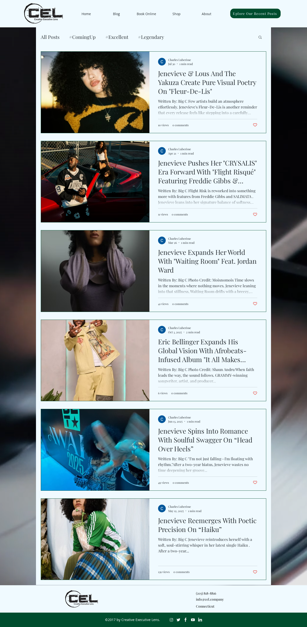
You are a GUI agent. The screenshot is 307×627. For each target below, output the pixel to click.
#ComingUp (82, 37)
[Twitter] (178, 619)
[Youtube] (192, 619)
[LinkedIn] (200, 619)
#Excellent (116, 37)
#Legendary (151, 37)
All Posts (50, 37)
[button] (260, 37)
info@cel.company (210, 599)
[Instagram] (171, 619)
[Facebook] (185, 619)
